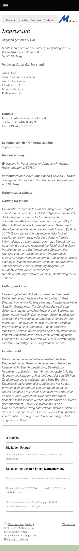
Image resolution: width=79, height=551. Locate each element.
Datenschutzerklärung (16, 539)
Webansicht (68, 524)
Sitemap (29, 524)
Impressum (31, 535)
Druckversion (16, 524)
